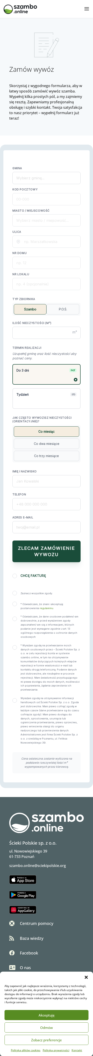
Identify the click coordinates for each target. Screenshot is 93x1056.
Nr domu (19, 253)
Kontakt (77, 1050)
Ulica (16, 231)
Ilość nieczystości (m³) (31, 323)
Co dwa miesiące (46, 444)
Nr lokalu (20, 274)
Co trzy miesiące (46, 456)
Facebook (29, 953)
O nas (25, 967)
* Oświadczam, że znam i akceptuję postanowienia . (42, 606)
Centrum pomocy (36, 923)
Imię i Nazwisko (24, 471)
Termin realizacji (26, 347)
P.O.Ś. (63, 309)
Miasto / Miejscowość (31, 210)
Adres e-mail (22, 517)
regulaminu (46, 608)
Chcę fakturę (33, 576)
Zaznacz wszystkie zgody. (37, 593)
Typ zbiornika (23, 299)
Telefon (19, 494)
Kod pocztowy (24, 189)
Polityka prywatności (56, 1050)
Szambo (30, 309)
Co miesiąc (46, 431)
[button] (86, 977)
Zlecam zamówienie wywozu (46, 551)
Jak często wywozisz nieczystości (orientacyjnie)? (42, 419)
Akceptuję (47, 1015)
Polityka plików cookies (25, 1050)
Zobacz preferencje (46, 1040)
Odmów (46, 1027)
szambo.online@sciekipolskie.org (37, 865)
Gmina (17, 168)
